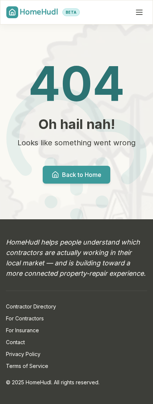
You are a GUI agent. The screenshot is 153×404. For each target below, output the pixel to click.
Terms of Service (27, 366)
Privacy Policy (23, 354)
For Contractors (25, 318)
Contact (15, 342)
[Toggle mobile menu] (139, 12)
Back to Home (81, 174)
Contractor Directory (31, 306)
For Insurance (22, 330)
